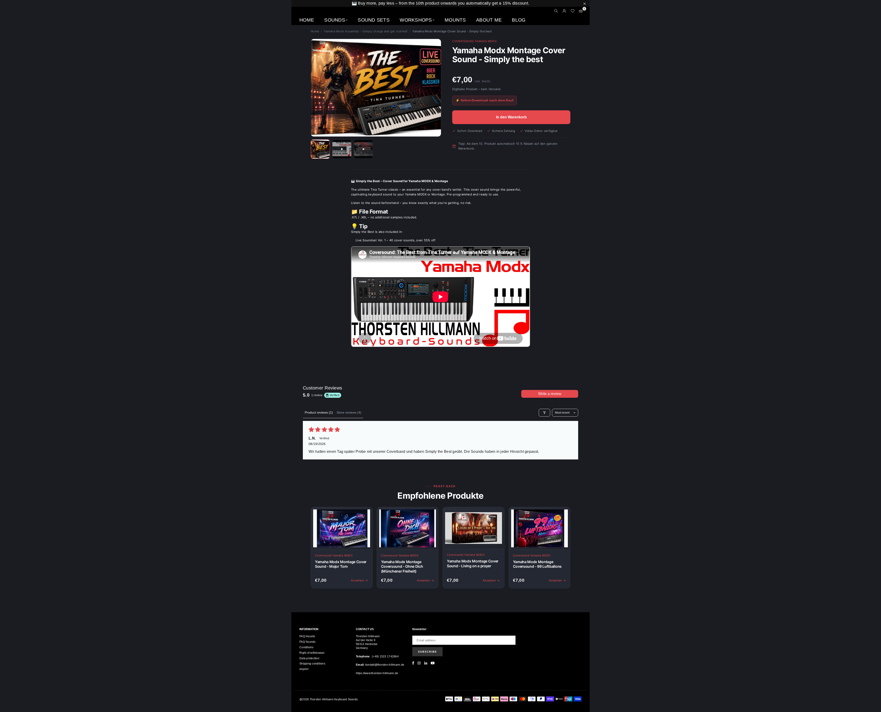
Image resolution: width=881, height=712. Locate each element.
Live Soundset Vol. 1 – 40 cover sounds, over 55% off (396, 240)
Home (306, 19)
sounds (334, 19)
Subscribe (427, 651)
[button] (581, 11)
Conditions (306, 647)
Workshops (416, 19)
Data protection (309, 658)
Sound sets (374, 19)
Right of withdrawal (311, 652)
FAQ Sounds (307, 641)
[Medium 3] (363, 149)
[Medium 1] (320, 149)
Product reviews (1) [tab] (319, 412)
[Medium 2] (341, 149)
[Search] (556, 11)
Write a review (549, 394)
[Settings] (564, 11)
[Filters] (544, 413)
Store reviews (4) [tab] (349, 412)
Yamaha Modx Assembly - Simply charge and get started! (365, 31)
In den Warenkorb (511, 117)
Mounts (455, 19)
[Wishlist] (573, 11)
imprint (303, 669)
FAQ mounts (307, 636)
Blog (518, 19)
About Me (489, 19)
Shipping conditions (312, 663)
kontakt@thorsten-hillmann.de (384, 664)
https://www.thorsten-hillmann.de (377, 673)
